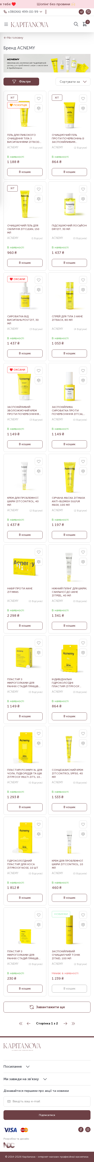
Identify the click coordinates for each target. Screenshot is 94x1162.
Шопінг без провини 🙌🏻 (53, 4)
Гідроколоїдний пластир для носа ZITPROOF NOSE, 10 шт (22, 864)
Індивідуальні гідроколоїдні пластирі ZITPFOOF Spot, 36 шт (65, 683)
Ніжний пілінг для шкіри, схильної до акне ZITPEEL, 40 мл (69, 592)
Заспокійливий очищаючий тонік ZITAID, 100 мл (66, 955)
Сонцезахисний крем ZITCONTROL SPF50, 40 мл (67, 773)
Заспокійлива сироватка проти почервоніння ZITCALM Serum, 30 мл (68, 410)
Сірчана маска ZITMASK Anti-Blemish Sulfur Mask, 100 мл (68, 501)
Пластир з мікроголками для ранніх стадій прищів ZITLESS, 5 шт (22, 683)
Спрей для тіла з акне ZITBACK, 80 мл (67, 318)
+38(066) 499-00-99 (23, 12)
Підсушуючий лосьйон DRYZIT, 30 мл (69, 227)
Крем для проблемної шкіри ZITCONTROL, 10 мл (67, 864)
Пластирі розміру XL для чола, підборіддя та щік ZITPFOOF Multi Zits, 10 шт (24, 773)
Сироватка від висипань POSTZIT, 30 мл (23, 320)
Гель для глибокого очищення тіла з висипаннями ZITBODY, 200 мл (24, 138)
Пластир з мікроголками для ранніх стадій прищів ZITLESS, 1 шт (22, 955)
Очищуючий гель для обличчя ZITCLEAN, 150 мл (23, 229)
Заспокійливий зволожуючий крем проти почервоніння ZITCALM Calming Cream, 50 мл (24, 410)
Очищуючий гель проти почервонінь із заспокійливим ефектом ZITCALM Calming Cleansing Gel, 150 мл (68, 138)
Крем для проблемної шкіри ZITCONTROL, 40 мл (23, 501)
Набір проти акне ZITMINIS (19, 590)
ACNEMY (12, 147)
